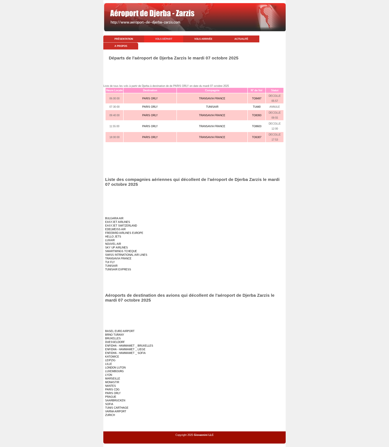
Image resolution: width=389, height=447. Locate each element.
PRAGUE (110, 396)
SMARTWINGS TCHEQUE (121, 251)
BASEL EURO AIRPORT (120, 331)
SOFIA (109, 404)
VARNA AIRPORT (115, 411)
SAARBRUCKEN (115, 400)
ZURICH (110, 415)
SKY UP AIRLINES (116, 247)
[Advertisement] (194, 71)
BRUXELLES (113, 338)
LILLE (108, 363)
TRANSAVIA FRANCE (212, 98)
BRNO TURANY (114, 334)
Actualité (241, 39)
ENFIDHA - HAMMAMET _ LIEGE (125, 349)
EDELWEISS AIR (115, 229)
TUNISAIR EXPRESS (118, 269)
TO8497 (256, 98)
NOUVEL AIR (113, 243)
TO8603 (256, 126)
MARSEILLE (112, 378)
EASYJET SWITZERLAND (121, 225)
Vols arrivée (203, 39)
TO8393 (256, 115)
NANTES (110, 385)
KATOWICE (112, 356)
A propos (120, 46)
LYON (108, 374)
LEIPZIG (110, 360)
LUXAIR (110, 240)
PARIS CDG (112, 389)
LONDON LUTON (115, 367)
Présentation (123, 39)
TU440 (257, 106)
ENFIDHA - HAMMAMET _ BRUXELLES (129, 345)
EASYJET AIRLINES (117, 222)
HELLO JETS (113, 236)
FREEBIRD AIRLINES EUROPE (124, 232)
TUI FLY (110, 262)
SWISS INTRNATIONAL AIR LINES (126, 254)
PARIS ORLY (150, 98)
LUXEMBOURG (114, 371)
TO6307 (256, 137)
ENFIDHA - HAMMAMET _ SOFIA (125, 353)
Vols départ (163, 39)
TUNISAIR (212, 106)
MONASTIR (112, 382)
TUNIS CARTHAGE (116, 407)
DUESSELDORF (115, 342)
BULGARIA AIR (114, 218)
